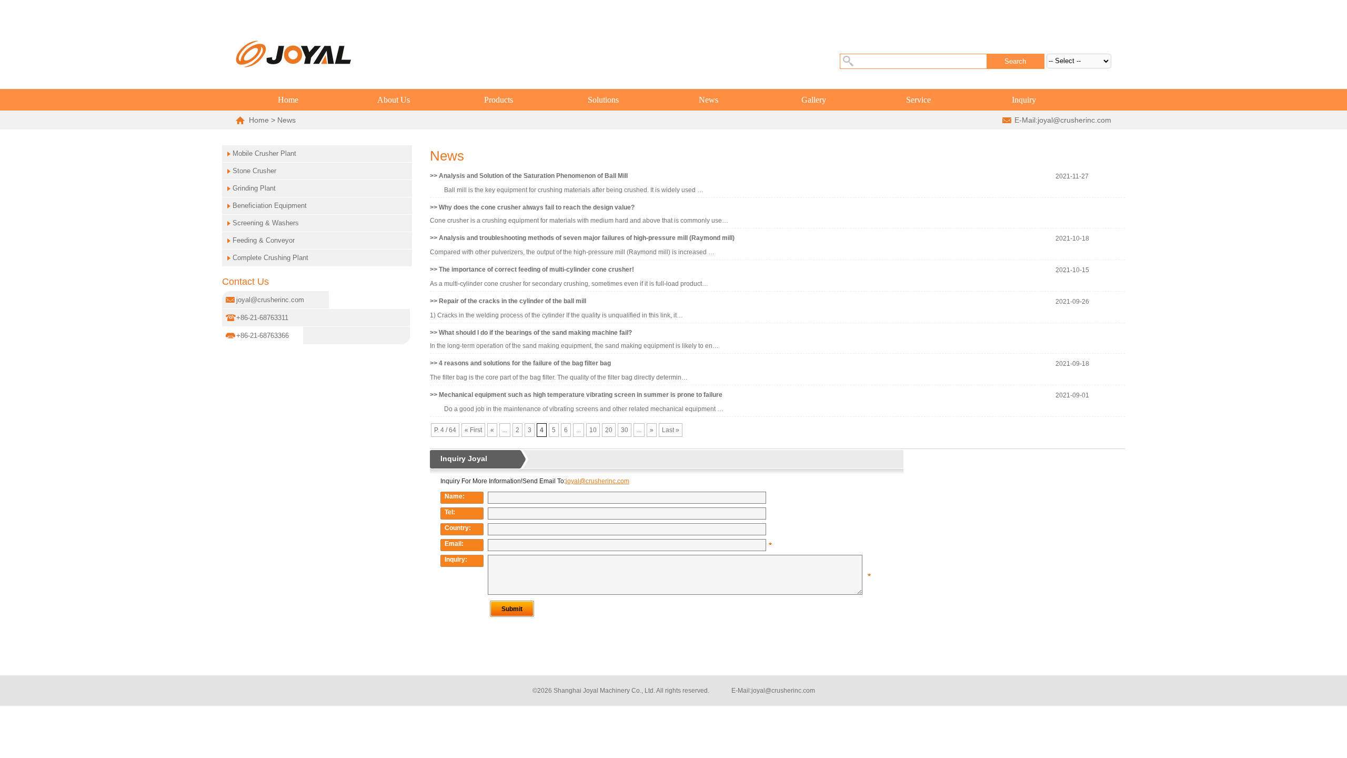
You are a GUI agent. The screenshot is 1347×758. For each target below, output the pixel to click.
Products (498, 99)
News (708, 99)
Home (288, 99)
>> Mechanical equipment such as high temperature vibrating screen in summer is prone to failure (576, 394)
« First (473, 430)
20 (608, 430)
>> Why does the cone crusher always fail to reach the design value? (532, 207)
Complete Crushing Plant (270, 258)
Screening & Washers (266, 223)
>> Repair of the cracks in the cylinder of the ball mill (508, 301)
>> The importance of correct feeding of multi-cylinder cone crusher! (532, 269)
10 (593, 430)
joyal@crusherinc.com (1074, 120)
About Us (393, 99)
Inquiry (1024, 99)
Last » (670, 430)
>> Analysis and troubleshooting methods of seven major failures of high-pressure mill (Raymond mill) (582, 238)
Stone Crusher (254, 171)
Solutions (603, 99)
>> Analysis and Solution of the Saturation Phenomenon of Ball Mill (529, 175)
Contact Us (245, 281)
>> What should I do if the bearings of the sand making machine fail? (531, 332)
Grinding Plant (254, 188)
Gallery (813, 99)
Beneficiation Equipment (270, 206)
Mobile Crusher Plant (264, 153)
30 (624, 430)
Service (918, 99)
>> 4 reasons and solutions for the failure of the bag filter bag (520, 363)
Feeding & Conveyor (264, 240)
